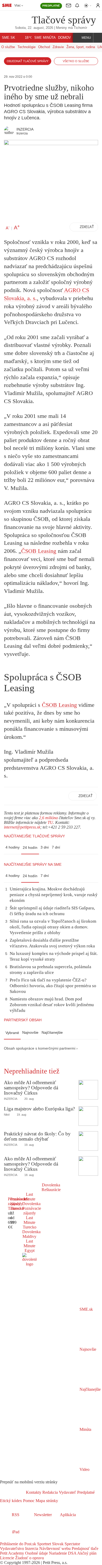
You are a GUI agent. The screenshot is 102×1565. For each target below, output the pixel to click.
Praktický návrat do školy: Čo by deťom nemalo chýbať (37, 1136)
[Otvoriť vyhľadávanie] (97, 38)
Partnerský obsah (23, 1020)
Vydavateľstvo (12, 1548)
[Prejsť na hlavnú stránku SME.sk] (13, 1492)
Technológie (27, 47)
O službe (8, 47)
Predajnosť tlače (84, 1548)
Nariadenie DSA (62, 1553)
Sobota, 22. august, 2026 (34, 28)
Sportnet (43, 1544)
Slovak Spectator (65, 1544)
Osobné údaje (36, 1553)
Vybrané (12, 1033)
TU (50, 822)
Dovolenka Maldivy (31, 1234)
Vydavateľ (67, 1492)
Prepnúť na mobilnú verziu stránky (29, 1482)
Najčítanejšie (52, 1032)
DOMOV (64, 38)
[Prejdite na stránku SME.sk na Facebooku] (3, 1539)
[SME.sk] (7, 5)
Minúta (84, 1429)
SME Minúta (45, 38)
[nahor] (62, 1500)
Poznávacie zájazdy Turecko (19, 1204)
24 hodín (30, 847)
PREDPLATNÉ (51, 5)
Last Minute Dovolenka (31, 1199)
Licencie (7, 1558)
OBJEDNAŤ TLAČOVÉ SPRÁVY (27, 61)
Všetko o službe (76, 61)
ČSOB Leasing (38, 551)
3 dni (45, 847)
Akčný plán (86, 1553)
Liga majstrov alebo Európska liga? (39, 1108)
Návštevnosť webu (54, 1548)
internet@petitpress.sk (22, 827)
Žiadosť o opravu (29, 1558)
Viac (17, 5)
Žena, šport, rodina (80, 47)
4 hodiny (12, 847)
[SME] (17, 19)
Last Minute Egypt (29, 1246)
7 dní (56, 847)
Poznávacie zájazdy (31, 1210)
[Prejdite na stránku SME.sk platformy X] (11, 1539)
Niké (7, 1114)
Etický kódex (11, 1500)
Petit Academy (12, 1553)
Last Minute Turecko (29, 1222)
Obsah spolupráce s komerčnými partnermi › (41, 1048)
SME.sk (8, 38)
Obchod (44, 47)
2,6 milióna (48, 818)
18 (28, 38)
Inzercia (31, 1548)
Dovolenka (51, 1185)
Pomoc (28, 1500)
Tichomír (80, 28)
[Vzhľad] (87, 5)
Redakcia (49, 1492)
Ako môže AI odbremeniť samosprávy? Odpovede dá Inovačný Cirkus (31, 1088)
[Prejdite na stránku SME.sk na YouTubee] (25, 1539)
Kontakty (33, 1492)
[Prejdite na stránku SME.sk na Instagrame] (18, 1539)
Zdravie (58, 47)
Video (83, 1469)
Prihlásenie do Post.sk (18, 1544)
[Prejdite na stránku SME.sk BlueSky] (32, 1539)
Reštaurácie (51, 1189)
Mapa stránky (46, 1500)
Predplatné (85, 1492)
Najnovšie (30, 1032)
